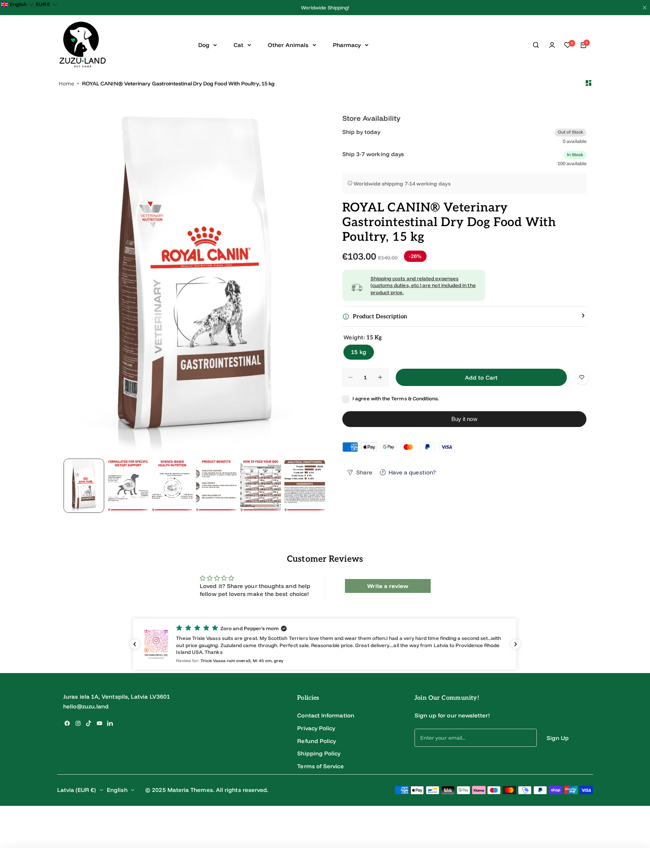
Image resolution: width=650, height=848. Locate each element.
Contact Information (325, 715)
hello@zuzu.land (86, 706)
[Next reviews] (515, 644)
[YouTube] (99, 723)
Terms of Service (320, 766)
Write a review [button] (387, 586)
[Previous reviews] (134, 644)
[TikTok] (89, 723)
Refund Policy (316, 741)
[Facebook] (67, 723)
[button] (325, 644)
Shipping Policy (318, 753)
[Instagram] (78, 723)
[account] (552, 45)
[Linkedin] (110, 723)
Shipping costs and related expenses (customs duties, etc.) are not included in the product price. (423, 285)
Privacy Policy (316, 728)
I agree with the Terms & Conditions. (395, 398)
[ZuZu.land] (82, 45)
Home (66, 83)
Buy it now (464, 419)
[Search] (536, 45)
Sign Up (558, 738)
